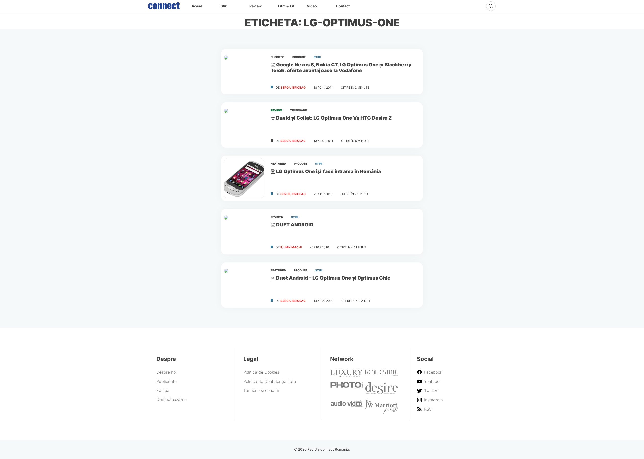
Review (255, 6)
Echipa (162, 390)
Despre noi (166, 372)
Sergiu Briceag (293, 87)
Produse (299, 57)
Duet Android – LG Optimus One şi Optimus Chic (333, 278)
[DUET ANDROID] (244, 232)
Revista (277, 217)
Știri (224, 6)
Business (277, 57)
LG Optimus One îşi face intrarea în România (328, 171)
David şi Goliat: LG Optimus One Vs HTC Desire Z (334, 118)
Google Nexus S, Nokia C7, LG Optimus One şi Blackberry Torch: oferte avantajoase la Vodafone (341, 67)
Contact (343, 6)
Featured (278, 163)
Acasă (197, 6)
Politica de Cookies (261, 372)
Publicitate (166, 381)
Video (312, 6)
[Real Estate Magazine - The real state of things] (381, 374)
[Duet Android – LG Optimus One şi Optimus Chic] (244, 285)
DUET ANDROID (294, 225)
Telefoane (298, 110)
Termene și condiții (261, 390)
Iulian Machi (291, 247)
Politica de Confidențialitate (269, 381)
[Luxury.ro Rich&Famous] (346, 375)
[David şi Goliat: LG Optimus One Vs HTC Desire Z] (244, 125)
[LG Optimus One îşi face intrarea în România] (244, 178)
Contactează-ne (171, 399)
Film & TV (286, 6)
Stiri (317, 57)
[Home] (164, 4)
